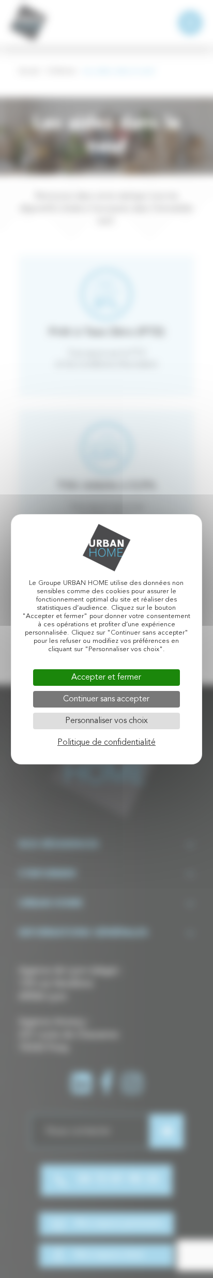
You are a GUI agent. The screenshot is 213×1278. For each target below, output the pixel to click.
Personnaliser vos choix (106, 721)
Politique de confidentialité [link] (106, 743)
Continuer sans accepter (106, 699)
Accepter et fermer (106, 677)
